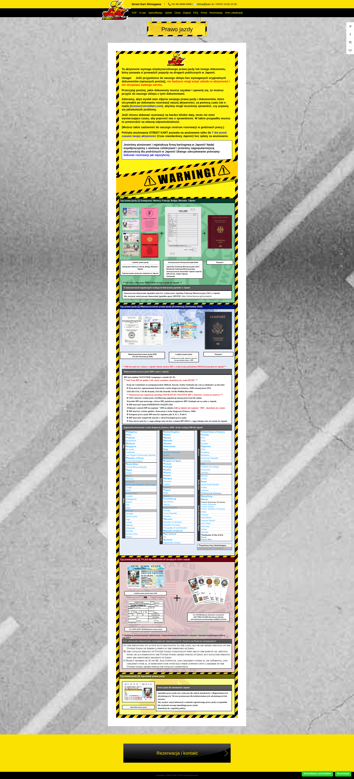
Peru (203, 438)
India (129, 435)
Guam (203, 537)
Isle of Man (206, 523)
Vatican (166, 504)
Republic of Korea (135, 458)
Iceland (166, 484)
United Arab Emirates (211, 493)
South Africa (132, 464)
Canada (205, 435)
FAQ (195, 12)
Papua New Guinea (171, 542)
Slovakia (167, 516)
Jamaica (204, 472)
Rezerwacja (215, 12)
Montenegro (168, 458)
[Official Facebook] (350, 34)
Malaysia (131, 443)
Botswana (130, 481)
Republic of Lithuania (172, 522)
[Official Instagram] (350, 42)
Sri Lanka (130, 449)
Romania (167, 481)
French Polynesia (208, 504)
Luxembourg (170, 499)
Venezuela (205, 470)
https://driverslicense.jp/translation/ (197, 296)
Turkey (204, 479)
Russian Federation (171, 452)
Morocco (129, 479)
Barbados (205, 455)
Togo (128, 519)
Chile (203, 449)
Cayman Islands (208, 520)
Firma (204, 12)
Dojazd (187, 12)
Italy (166, 449)
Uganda (129, 525)
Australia (168, 540)
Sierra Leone (131, 516)
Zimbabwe (130, 528)
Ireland (167, 475)
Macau (205, 499)
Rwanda (129, 511)
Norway (167, 438)
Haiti (203, 464)
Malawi (129, 502)
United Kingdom (171, 432)
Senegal (129, 513)
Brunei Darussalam (134, 461)
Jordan (204, 487)
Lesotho (129, 496)
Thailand (131, 438)
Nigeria (129, 537)
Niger (128, 508)
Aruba (203, 512)
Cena (177, 12)
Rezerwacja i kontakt (177, 753)
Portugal (168, 467)
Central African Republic (136, 467)
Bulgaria (167, 487)
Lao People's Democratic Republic (141, 455)
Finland (167, 464)
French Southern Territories (213, 509)
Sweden (167, 443)
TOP (134, 12)
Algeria (129, 476)
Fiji (164, 537)
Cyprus (167, 490)
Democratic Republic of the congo (140, 484)
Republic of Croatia (171, 525)
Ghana (129, 473)
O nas (142, 12)
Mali (127, 505)
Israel (204, 481)
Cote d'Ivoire (131, 493)
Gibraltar (205, 532)
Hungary (168, 478)
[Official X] (350, 26)
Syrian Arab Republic (210, 484)
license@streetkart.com (146, 106)
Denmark (168, 440)
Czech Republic (170, 513)
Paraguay (205, 452)
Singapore (131, 446)
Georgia (166, 510)
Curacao (204, 515)
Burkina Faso (131, 534)
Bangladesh (131, 440)
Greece (167, 435)
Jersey (204, 529)
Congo (129, 487)
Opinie (168, 12)
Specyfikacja (155, 12)
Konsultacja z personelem (317, 773)
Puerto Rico (206, 539)
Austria (167, 470)
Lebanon (205, 490)
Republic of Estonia (173, 531)
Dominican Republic (209, 458)
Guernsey (205, 526)
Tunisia (129, 522)
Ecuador (204, 443)
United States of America (213, 432)
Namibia (129, 531)
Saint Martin (206, 517)
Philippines (132, 432)
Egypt (129, 470)
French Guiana (207, 506)
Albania (166, 496)
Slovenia (168, 519)
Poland (167, 472)
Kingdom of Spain (172, 461)
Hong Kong (207, 496)
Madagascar (131, 499)
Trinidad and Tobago (210, 467)
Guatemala (206, 461)
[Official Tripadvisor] (350, 50)
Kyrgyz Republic (170, 507)
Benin (128, 490)
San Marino (168, 502)
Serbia (166, 455)
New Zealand (170, 534)
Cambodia (130, 452)
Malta (165, 493)
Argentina (206, 446)
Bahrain (204, 476)
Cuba (203, 440)
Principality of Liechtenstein (175, 528)
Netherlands (169, 446)
